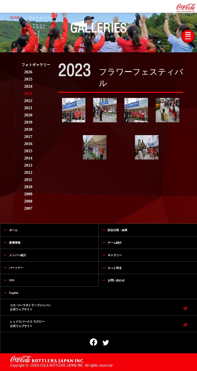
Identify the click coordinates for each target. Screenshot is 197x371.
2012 (28, 172)
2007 (28, 208)
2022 (28, 100)
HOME (15, 18)
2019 (28, 122)
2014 (28, 158)
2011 (28, 179)
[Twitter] (102, 343)
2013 (28, 165)
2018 (28, 129)
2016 (28, 144)
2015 (28, 151)
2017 (28, 136)
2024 (28, 86)
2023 (28, 93)
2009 (28, 194)
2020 (28, 115)
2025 (28, 79)
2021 (28, 108)
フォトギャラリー (42, 18)
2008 (28, 201)
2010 (28, 187)
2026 (28, 72)
